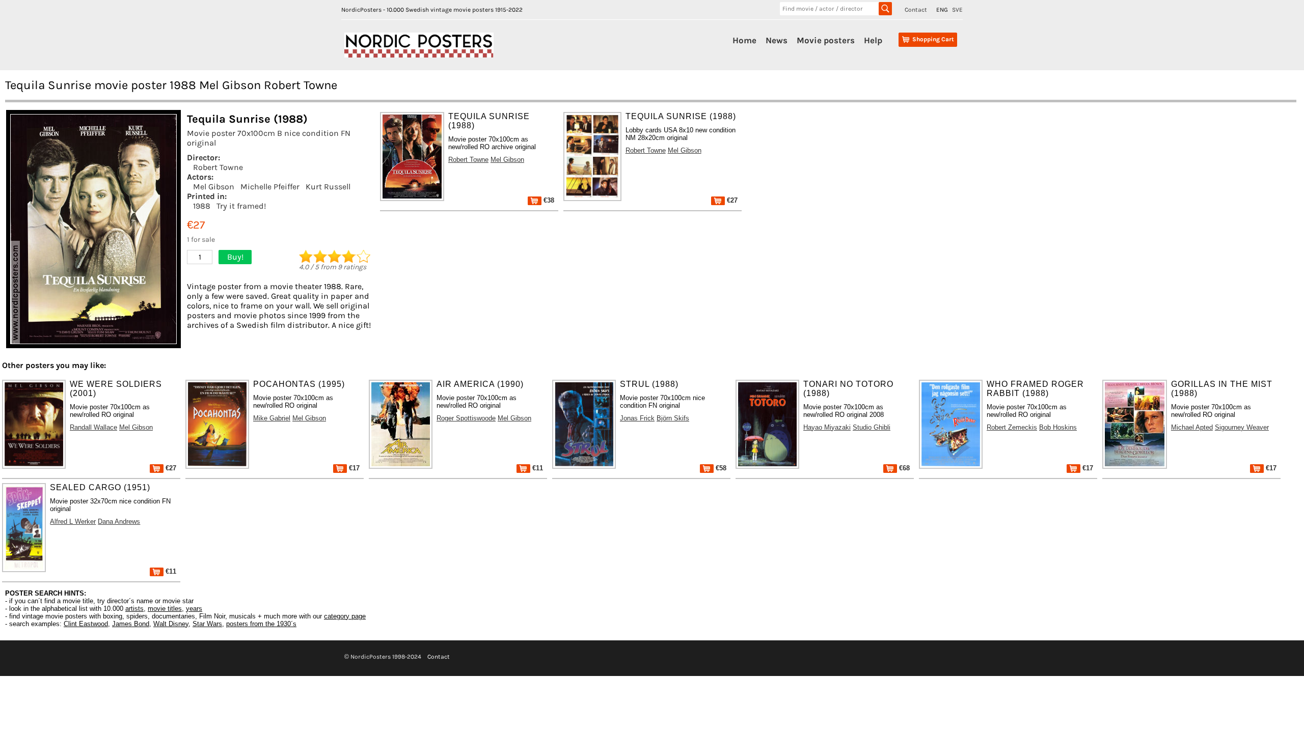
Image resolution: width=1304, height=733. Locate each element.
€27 (731, 200)
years (194, 608)
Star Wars (207, 624)
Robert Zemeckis (1012, 427)
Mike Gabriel (271, 418)
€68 (903, 468)
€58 (720, 468)
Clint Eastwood (86, 624)
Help (873, 40)
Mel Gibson (213, 186)
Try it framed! (241, 206)
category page (345, 616)
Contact (916, 9)
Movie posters (826, 40)
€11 (536, 468)
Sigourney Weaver (1242, 427)
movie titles (165, 608)
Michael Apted (1192, 427)
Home (744, 40)
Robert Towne (218, 167)
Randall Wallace (93, 427)
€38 (547, 200)
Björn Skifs (673, 418)
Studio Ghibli (871, 427)
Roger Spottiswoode (466, 418)
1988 (201, 206)
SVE (957, 9)
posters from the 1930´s (261, 624)
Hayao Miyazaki (827, 427)
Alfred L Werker (73, 521)
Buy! (235, 257)
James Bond (130, 624)
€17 (353, 468)
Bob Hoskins (1058, 427)
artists (134, 608)
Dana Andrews (119, 521)
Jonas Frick (637, 418)
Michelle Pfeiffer (270, 186)
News (776, 40)
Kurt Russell (328, 186)
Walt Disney (170, 624)
